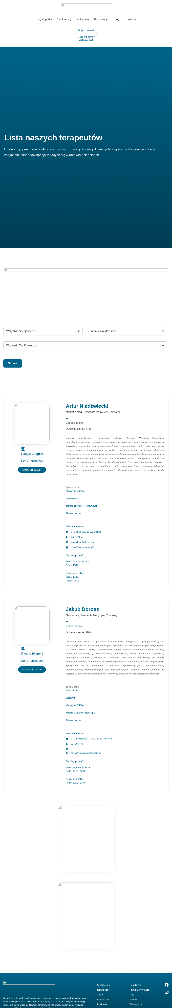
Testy (100, 994)
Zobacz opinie (74, 626)
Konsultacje (103, 999)
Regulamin (135, 985)
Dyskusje (102, 1004)
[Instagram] (167, 992)
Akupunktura (72, 690)
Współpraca (136, 1004)
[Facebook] (167, 985)
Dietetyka (70, 698)
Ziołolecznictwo (73, 513)
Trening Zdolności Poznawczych (81, 506)
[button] (32, 669)
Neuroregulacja (73, 498)
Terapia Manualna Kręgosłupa (80, 712)
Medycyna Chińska (75, 491)
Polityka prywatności (140, 989)
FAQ (132, 994)
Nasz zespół (103, 989)
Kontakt (134, 999)
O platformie (103, 985)
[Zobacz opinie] (67, 621)
